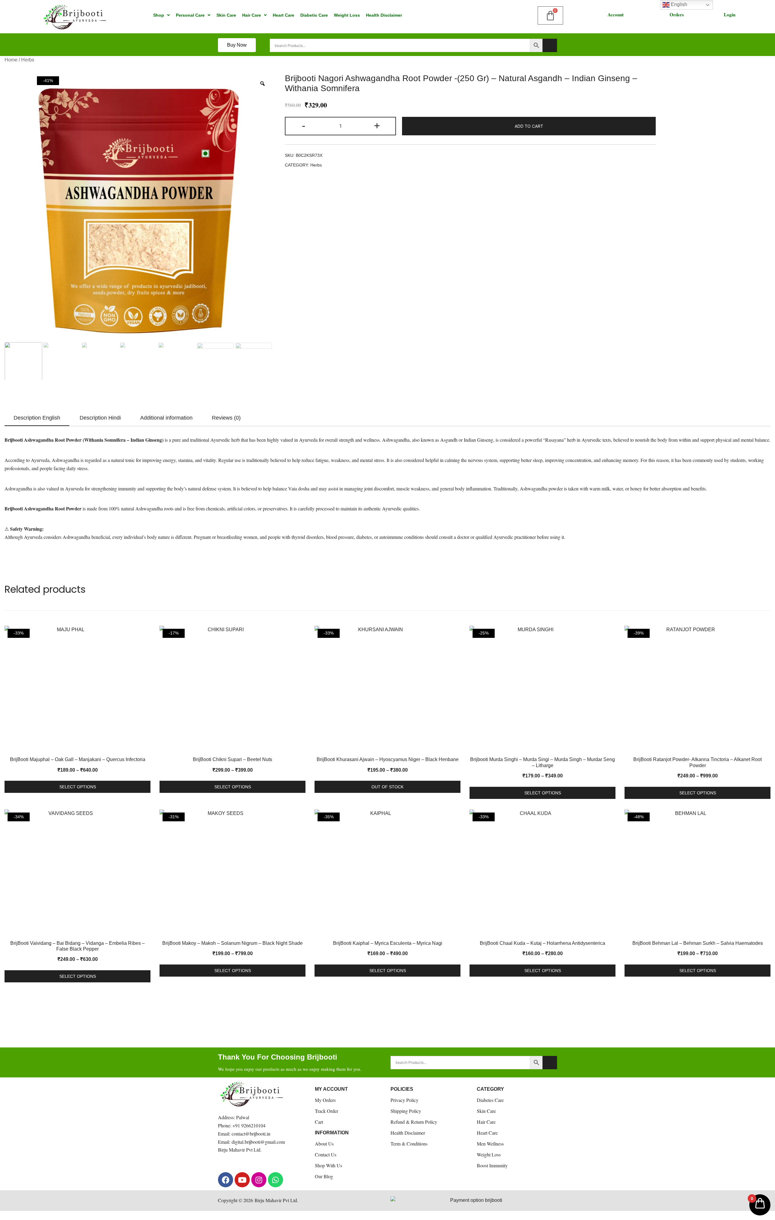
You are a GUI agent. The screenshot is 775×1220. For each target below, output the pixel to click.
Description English (37, 418)
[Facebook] (225, 1179)
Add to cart (529, 126)
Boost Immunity (492, 1165)
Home (11, 59)
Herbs (27, 59)
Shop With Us (328, 1165)
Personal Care (190, 15)
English (678, 4)
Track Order (326, 1111)
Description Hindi (100, 418)
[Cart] (550, 15)
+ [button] (377, 125)
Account (616, 14)
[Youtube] (242, 1179)
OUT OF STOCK (387, 786)
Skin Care (226, 15)
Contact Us (325, 1154)
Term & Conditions (409, 1143)
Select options (77, 786)
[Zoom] (262, 83)
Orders (677, 14)
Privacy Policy (404, 1100)
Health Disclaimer (384, 15)
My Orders (325, 1100)
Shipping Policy (406, 1111)
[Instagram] (258, 1179)
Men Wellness (490, 1143)
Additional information (166, 418)
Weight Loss (347, 15)
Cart (319, 1122)
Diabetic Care (314, 15)
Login (729, 14)
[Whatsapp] (275, 1179)
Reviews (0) (226, 418)
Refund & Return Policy (414, 1122)
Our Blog (324, 1176)
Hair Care (251, 15)
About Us (324, 1143)
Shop (158, 15)
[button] (161, 15)
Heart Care (283, 15)
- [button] (303, 125)
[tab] (37, 418)
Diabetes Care (490, 1100)
